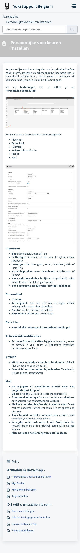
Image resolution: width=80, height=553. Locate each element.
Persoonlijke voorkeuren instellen (31, 476)
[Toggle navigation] (74, 6)
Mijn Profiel (18, 483)
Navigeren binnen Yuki (24, 524)
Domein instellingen (23, 511)
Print (15, 461)
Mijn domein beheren (24, 489)
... (26, 16)
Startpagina (10, 16)
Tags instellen (20, 496)
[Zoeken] (72, 29)
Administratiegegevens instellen (31, 517)
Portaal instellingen (23, 530)
